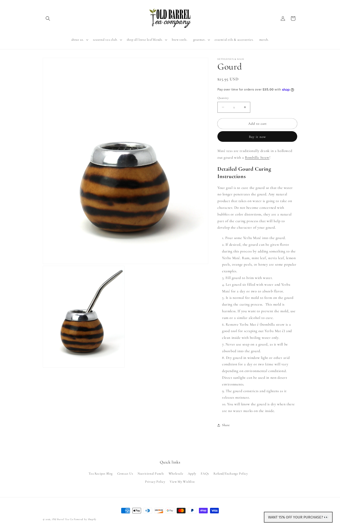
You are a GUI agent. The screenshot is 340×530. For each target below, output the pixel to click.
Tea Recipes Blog (101, 473)
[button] (48, 18)
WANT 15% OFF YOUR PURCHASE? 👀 (298, 517)
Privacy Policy (155, 482)
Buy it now (257, 137)
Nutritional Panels (151, 473)
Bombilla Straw (257, 157)
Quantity (223, 98)
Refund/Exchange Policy (230, 473)
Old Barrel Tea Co (62, 519)
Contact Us (125, 473)
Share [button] (226, 425)
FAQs (205, 473)
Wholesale (176, 473)
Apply (192, 473)
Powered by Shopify (85, 519)
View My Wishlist (182, 482)
